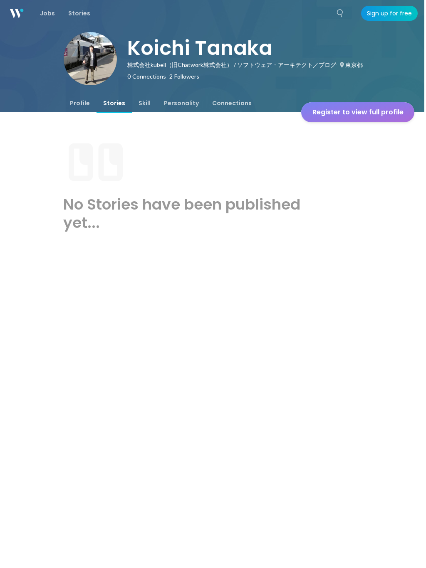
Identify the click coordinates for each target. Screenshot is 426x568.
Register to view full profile (358, 112)
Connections (232, 103)
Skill (145, 103)
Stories (114, 103)
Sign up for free (389, 13)
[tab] (80, 103)
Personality (181, 103)
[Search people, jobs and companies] (340, 13)
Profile (80, 103)
